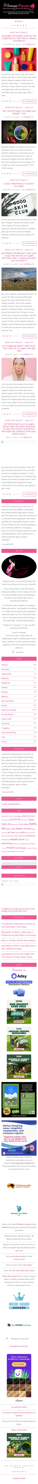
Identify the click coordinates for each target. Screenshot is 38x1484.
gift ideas (11, 832)
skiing (28, 844)
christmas (31, 816)
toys (5, 848)
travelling (29, 848)
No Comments (29, 190)
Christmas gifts (5, 820)
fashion (33, 829)
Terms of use (19, 1467)
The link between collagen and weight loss (19, 112)
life (8, 836)
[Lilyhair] (19, 1391)
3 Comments (26, 354)
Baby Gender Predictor (10, 932)
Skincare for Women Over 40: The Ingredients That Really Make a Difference (19, 38)
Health (29, 107)
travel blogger (20, 848)
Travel (4, 741)
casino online (27, 1265)
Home (6, 1466)
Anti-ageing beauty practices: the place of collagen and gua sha (19, 348)
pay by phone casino (17, 1256)
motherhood (30, 836)
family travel (23, 828)
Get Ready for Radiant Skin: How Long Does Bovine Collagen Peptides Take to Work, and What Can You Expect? (19, 257)
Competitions (6, 674)
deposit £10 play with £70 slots (23, 1247)
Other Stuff (6, 719)
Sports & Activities (8, 732)
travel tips (11, 851)
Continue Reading (29, 101)
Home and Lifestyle (8, 710)
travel (10, 847)
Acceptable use (15, 1466)
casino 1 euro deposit (19, 1430)
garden (5, 832)
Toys (3, 737)
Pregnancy (5, 728)
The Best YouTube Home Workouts (22, 940)
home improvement (30, 832)
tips (32, 844)
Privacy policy (28, 1466)
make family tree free (9, 946)
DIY (22, 820)
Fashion (4, 687)
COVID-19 (14, 819)
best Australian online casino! (23, 1270)
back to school (9, 816)
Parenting (5, 723)
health (22, 832)
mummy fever (17, 839)
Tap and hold (6, 924)
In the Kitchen (7, 714)
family (31, 819)
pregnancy (24, 844)
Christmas (5, 669)
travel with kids (19, 851)
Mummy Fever (19, 1478)
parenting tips (16, 844)
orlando (27, 840)
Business (4, 665)
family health (14, 824)
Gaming (4, 696)
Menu (20, 21)
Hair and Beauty (19, 32)
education (26, 820)
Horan (3, 940)
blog (15, 816)
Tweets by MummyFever (11, 804)
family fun (6, 824)
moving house (5, 840)
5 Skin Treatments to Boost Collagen (19, 185)
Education (5, 678)
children (25, 816)
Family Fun (5, 683)
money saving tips (19, 836)
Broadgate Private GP (19, 1346)
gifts (17, 833)
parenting (6, 843)
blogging (19, 816)
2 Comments (29, 44)
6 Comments (25, 437)
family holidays (24, 824)
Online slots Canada (9, 1276)
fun (2, 833)
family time (10, 829)
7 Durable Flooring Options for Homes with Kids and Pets (18, 910)
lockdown (12, 836)
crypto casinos (28, 1421)
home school (4, 836)
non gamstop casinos (19, 1407)
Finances (4, 692)
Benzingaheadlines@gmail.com (22, 1163)
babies (3, 816)
